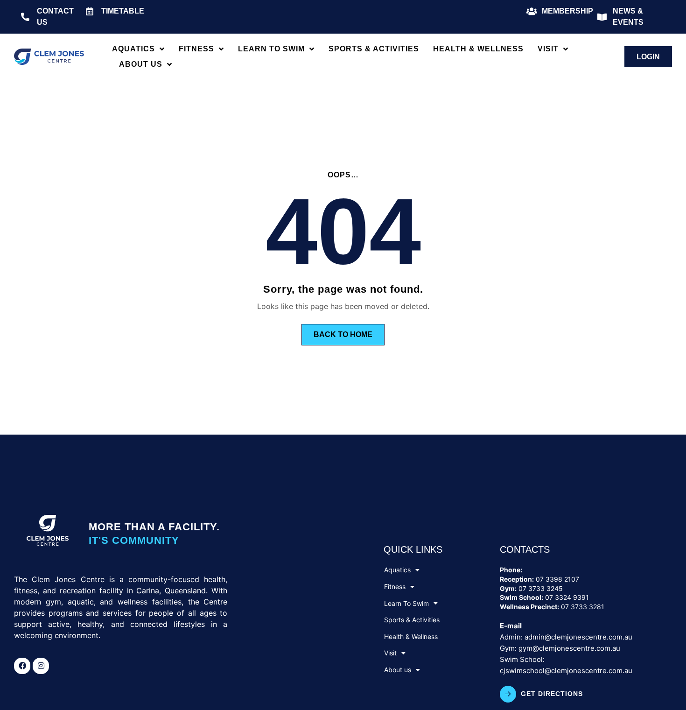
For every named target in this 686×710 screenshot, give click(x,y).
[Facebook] (22, 666)
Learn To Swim (271, 49)
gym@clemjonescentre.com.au (569, 648)
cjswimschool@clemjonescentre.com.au (566, 670)
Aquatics (133, 49)
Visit (548, 49)
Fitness (196, 49)
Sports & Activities (374, 49)
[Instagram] (41, 666)
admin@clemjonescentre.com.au (578, 637)
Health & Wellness (478, 49)
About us (140, 64)
